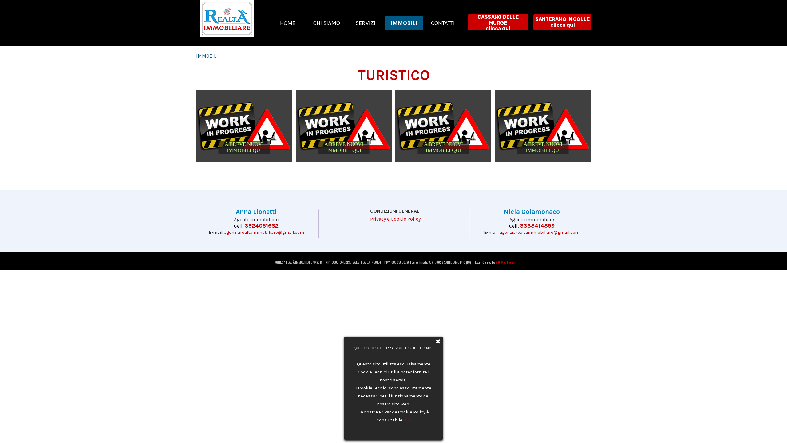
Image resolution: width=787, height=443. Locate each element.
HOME (287, 23)
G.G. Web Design (505, 262)
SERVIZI (365, 23)
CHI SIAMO (326, 23)
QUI (406, 420)
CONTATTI (443, 23)
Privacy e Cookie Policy (395, 219)
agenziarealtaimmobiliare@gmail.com (264, 232)
